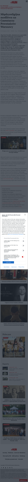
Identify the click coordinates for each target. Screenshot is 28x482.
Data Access (14, 266)
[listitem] (14, 238)
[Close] (25, 215)
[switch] (23, 241)
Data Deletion (6, 266)
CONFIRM (8, 262)
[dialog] (14, 241)
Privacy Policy (21, 266)
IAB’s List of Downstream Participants (15, 234)
